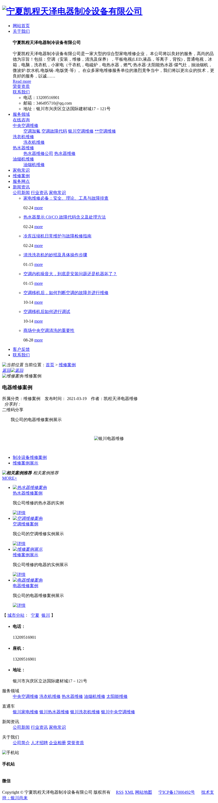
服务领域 (21, 114)
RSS (120, 792)
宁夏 (35, 615)
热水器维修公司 (38, 153)
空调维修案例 (25, 524)
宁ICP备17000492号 (176, 792)
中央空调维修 (25, 125)
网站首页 (21, 25)
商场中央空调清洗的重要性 (48, 330)
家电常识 (21, 170)
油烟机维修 (23, 159)
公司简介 (21, 742)
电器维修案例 (25, 585)
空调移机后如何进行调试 (46, 311)
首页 (50, 365)
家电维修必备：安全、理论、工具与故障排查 (65, 198)
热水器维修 (23, 148)
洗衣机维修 (23, 136)
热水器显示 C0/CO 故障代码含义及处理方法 (64, 217)
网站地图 (143, 792)
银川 (45, 615)
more (38, 207)
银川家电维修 (25, 712)
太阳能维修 (117, 696)
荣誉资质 (21, 86)
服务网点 (21, 181)
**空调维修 (105, 131)
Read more (22, 81)
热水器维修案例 (28, 493)
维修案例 (21, 176)
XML (129, 792)
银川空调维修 (81, 131)
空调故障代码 (54, 131)
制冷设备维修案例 (30, 457)
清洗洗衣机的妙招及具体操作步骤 (55, 255)
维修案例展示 (25, 463)
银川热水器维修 (54, 712)
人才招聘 (39, 742)
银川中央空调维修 (118, 712)
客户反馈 (21, 349)
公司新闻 (21, 192)
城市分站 (15, 615)
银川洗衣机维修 (85, 712)
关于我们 (21, 31)
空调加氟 (31, 131)
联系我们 (21, 92)
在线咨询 (21, 120)
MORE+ (9, 478)
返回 (6, 370)
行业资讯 (39, 192)
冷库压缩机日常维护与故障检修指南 (57, 236)
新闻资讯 (21, 187)
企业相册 (57, 742)
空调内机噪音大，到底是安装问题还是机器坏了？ (70, 273)
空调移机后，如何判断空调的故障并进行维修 (65, 292)
